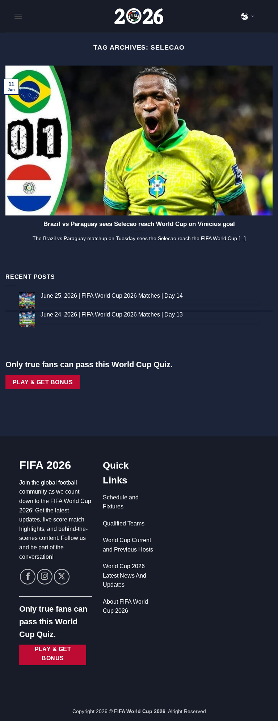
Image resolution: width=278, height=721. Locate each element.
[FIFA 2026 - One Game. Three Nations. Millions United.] (139, 16)
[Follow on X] (62, 576)
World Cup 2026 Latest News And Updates (124, 575)
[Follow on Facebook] (27, 576)
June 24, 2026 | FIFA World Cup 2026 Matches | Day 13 (112, 314)
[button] (18, 16)
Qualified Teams (123, 523)
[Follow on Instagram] (44, 576)
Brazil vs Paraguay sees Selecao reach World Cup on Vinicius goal (139, 224)
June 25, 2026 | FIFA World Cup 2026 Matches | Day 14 (112, 296)
